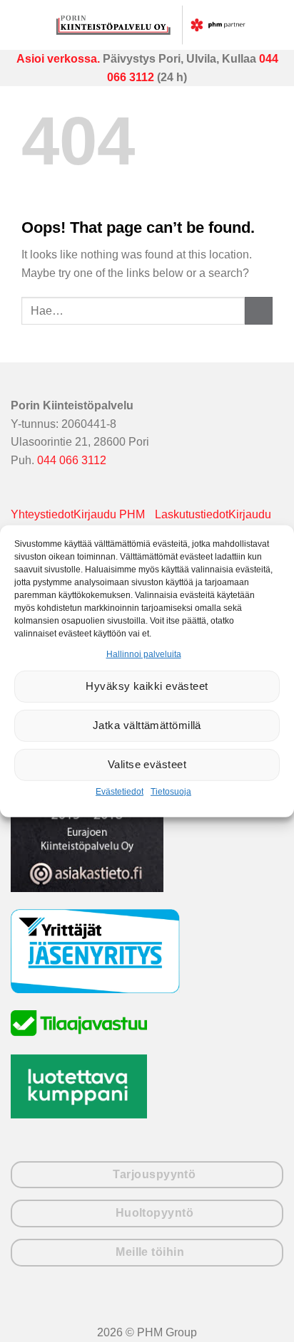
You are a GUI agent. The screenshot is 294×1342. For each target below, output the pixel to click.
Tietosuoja (171, 792)
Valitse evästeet (147, 764)
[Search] (276, 24)
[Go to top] (264, 1322)
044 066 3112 (71, 460)
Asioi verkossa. (58, 59)
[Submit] (259, 311)
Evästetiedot (119, 792)
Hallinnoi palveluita (143, 654)
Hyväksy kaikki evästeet (147, 686)
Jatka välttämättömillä (147, 725)
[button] (21, 25)
